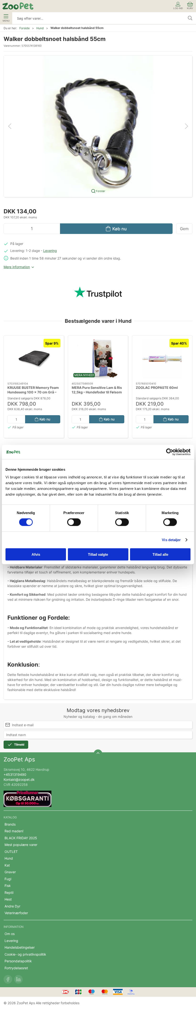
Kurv (190, 8)
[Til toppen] (98, 753)
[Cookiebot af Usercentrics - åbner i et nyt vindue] (170, 452)
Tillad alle (160, 554)
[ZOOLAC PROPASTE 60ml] (162, 359)
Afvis (36, 554)
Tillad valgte (98, 554)
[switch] (74, 522)
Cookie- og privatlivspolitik (25, 954)
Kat (7, 865)
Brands (10, 824)
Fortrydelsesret (16, 968)
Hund (40, 28)
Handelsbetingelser (20, 947)
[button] (98, 126)
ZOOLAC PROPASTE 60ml (157, 387)
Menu (6, 20)
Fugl (8, 879)
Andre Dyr (12, 906)
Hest (8, 899)
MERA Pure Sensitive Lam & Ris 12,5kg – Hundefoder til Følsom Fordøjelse (97, 392)
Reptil (9, 892)
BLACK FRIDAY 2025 (21, 838)
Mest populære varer (21, 845)
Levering (50, 251)
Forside (24, 28)
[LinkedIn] (18, 979)
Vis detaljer (171, 540)
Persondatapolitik (18, 961)
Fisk (8, 886)
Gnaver (10, 872)
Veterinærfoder (16, 913)
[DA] (18, 6)
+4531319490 (15, 774)
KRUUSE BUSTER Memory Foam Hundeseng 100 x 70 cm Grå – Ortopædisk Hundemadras (33, 392)
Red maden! (14, 831)
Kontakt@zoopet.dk (19, 779)
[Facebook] (8, 979)
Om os (10, 934)
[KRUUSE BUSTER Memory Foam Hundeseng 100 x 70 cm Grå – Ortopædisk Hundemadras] (33, 359)
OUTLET (11, 852)
